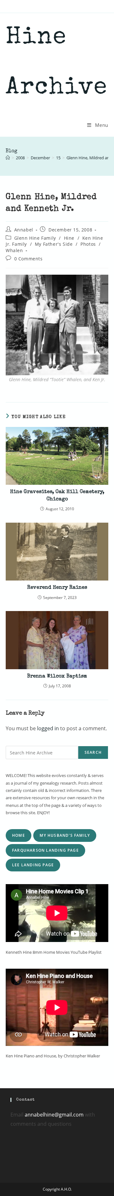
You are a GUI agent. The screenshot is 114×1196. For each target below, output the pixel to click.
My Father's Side (54, 244)
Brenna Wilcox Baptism (57, 676)
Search (93, 752)
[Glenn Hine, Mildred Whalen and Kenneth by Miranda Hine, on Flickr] (57, 324)
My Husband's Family (65, 835)
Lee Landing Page (33, 865)
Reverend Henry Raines (57, 587)
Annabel (23, 230)
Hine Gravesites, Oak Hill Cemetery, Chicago (57, 496)
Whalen (14, 250)
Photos (88, 244)
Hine (69, 238)
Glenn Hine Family (35, 238)
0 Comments (28, 259)
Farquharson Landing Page (45, 850)
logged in (48, 728)
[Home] (8, 158)
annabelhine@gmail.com (54, 1114)
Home (18, 835)
